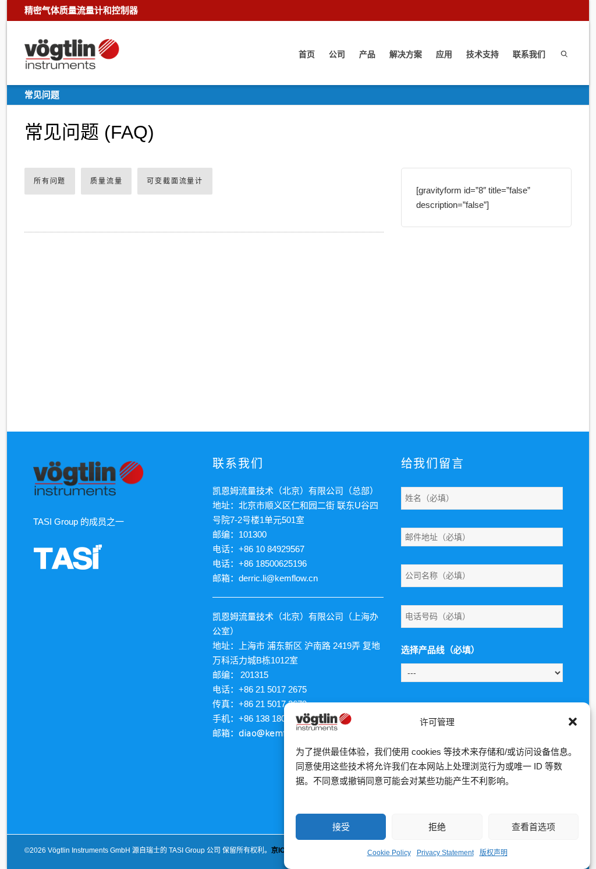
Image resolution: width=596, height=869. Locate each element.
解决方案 (405, 54)
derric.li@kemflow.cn (278, 578)
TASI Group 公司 (195, 850)
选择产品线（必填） (440, 650)
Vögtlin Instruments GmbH (89, 850)
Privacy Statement (445, 853)
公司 (337, 54)
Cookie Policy (389, 853)
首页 (307, 54)
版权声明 (494, 853)
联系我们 (529, 54)
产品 (367, 54)
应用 (444, 54)
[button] (573, 721)
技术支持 (482, 54)
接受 (341, 827)
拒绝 (437, 827)
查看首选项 (533, 827)
